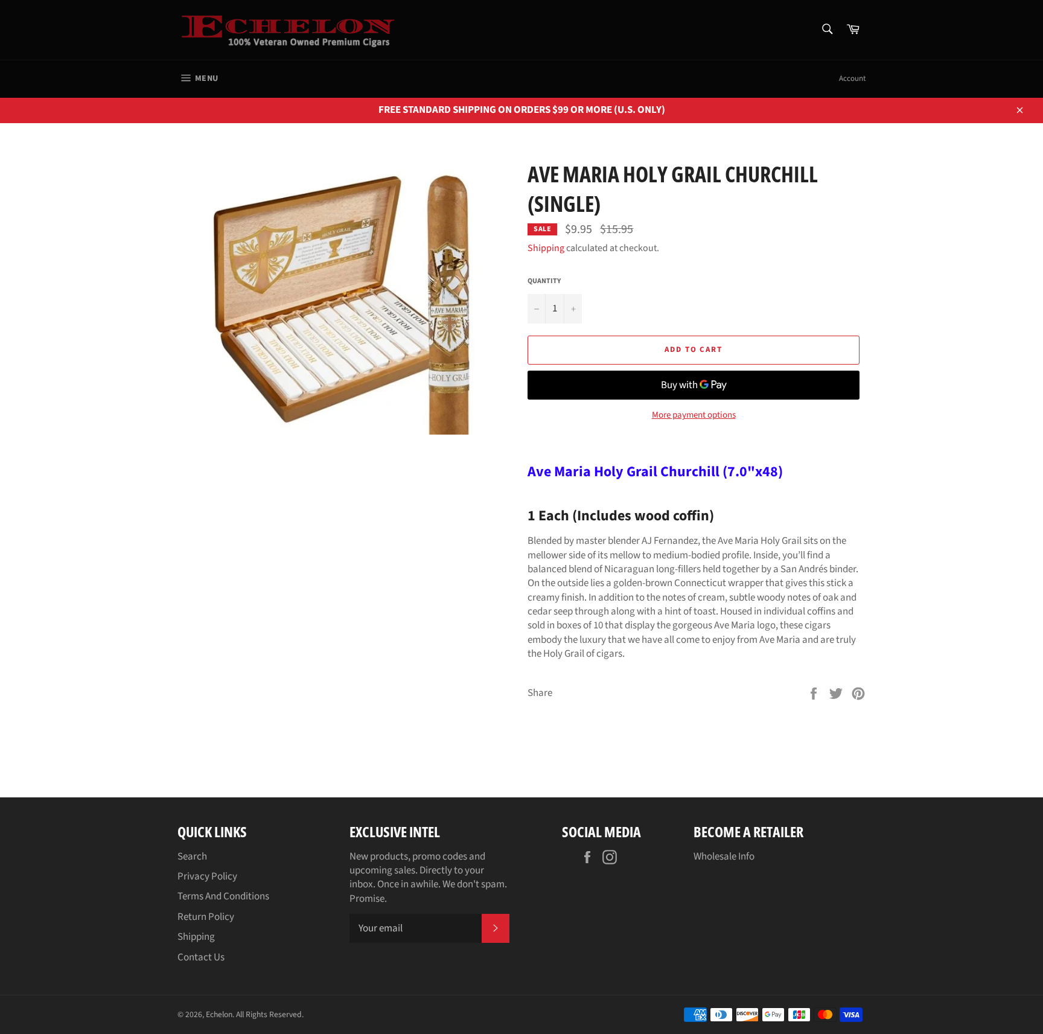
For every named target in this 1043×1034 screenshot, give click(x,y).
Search (192, 856)
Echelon (219, 1014)
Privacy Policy (207, 876)
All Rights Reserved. (270, 1014)
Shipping (546, 248)
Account (852, 78)
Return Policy (205, 917)
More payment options (694, 415)
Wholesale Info (724, 856)
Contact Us (201, 957)
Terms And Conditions (223, 896)
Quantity (544, 281)
